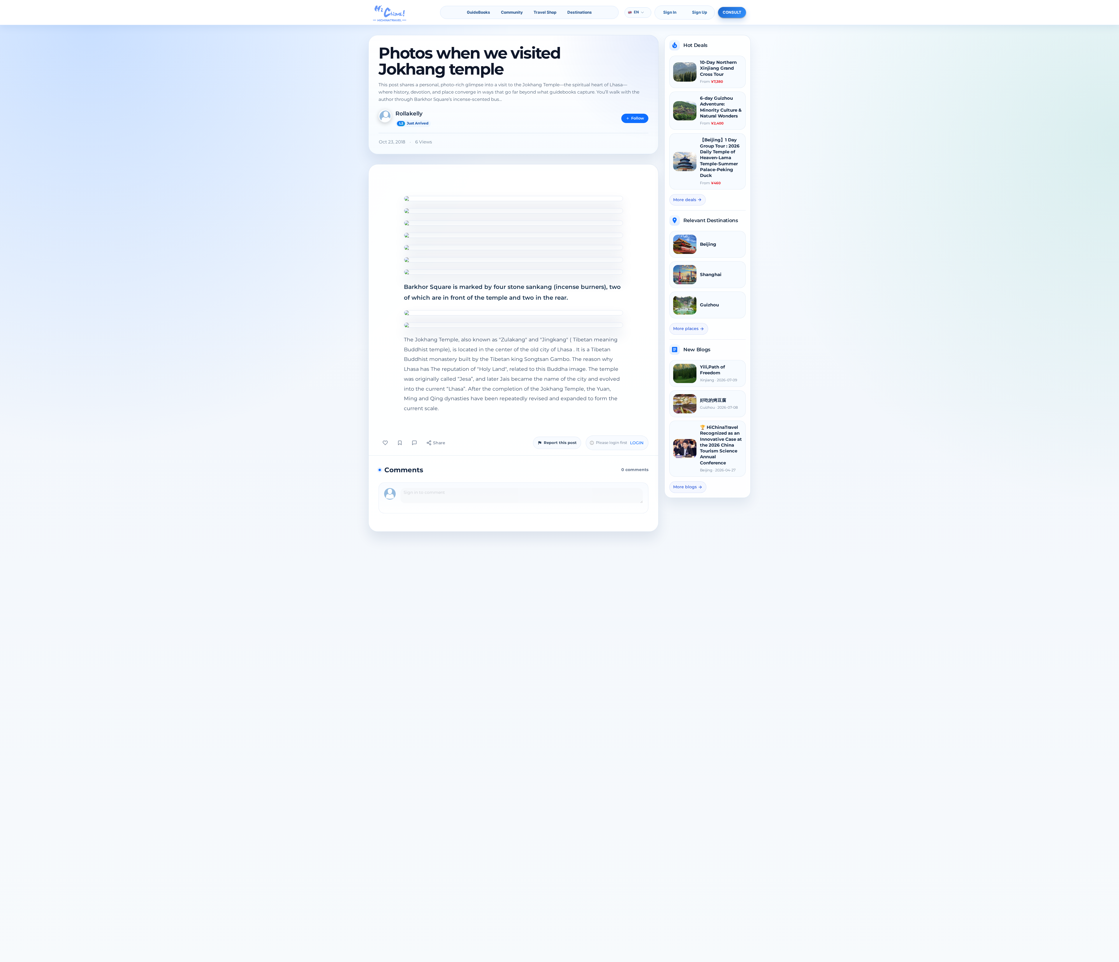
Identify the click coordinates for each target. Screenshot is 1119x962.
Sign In (669, 12)
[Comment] (414, 442)
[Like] (385, 442)
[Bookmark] (400, 442)
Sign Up (699, 12)
